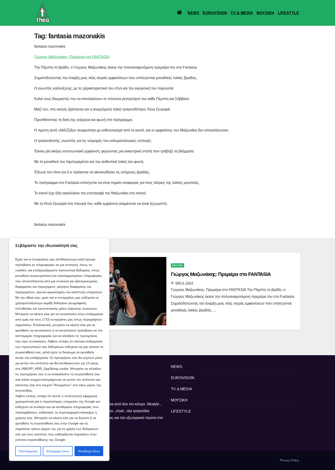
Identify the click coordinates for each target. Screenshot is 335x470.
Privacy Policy (289, 460)
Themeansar (113, 460)
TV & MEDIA (242, 13)
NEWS (193, 13)
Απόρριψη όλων (57, 451)
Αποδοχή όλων (89, 451)
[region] (59, 349)
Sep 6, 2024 (184, 283)
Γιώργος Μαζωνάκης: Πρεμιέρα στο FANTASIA (72, 57)
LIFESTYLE (288, 13)
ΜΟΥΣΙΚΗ (265, 13)
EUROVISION (215, 13)
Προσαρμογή (28, 451)
